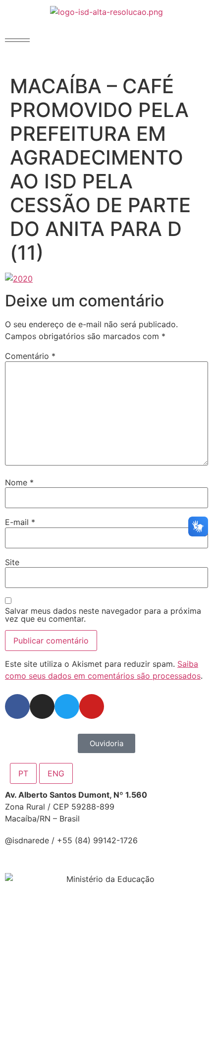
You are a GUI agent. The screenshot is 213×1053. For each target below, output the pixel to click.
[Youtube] (91, 706)
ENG (56, 773)
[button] (17, 40)
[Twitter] (66, 706)
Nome (19, 482)
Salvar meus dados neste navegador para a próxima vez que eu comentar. (103, 615)
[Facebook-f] (17, 706)
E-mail (20, 522)
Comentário (30, 356)
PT (23, 773)
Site (12, 562)
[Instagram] (42, 706)
